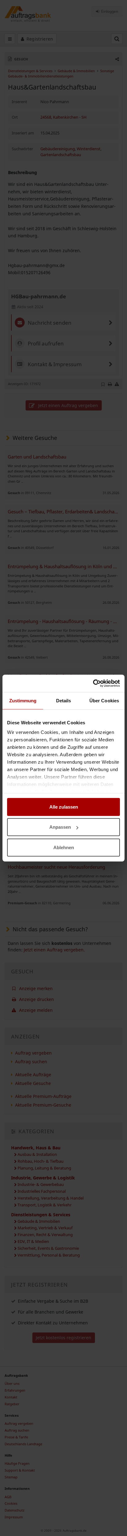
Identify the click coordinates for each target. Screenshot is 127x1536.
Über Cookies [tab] (104, 700)
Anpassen (60, 827)
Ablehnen (63, 847)
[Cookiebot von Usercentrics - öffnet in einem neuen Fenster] (93, 683)
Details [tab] (63, 700)
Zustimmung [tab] (23, 700)
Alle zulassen (63, 806)
